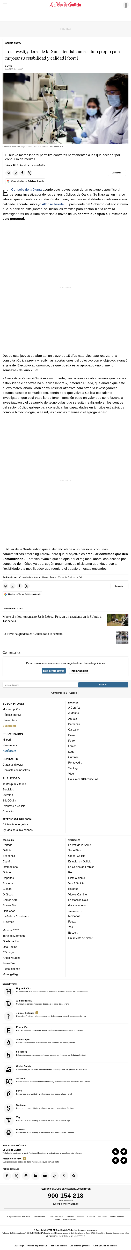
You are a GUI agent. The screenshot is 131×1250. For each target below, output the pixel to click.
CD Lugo (8, 952)
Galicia (7, 850)
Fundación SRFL (40, 1217)
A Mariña (73, 713)
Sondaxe (80, 1217)
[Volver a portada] (65, 4)
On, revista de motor (80, 938)
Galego (73, 692)
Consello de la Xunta (26, 189)
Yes (70, 926)
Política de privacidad (37, 1246)
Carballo (73, 729)
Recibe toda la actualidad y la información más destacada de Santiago (45, 1106)
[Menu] (4, 4)
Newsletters (10, 745)
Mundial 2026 (11, 930)
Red (70, 872)
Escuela (73, 932)
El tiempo (8, 921)
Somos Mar (10, 905)
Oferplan (8, 794)
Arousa (72, 718)
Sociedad (8, 883)
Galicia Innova (77, 905)
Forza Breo (9, 963)
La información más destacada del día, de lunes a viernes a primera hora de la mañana (52, 990)
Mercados (74, 916)
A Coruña (74, 707)
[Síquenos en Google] (74, 1176)
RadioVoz (70, 1217)
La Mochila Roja (78, 899)
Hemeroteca (10, 720)
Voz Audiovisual (56, 1217)
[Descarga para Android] (123, 1151)
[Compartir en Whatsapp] (8, 173)
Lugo (71, 751)
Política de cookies (58, 1246)
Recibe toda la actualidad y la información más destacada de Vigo (43, 1118)
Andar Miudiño (11, 957)
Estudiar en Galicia (79, 861)
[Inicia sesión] (125, 5)
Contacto (8, 811)
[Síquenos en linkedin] (35, 1176)
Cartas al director (13, 764)
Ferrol (71, 740)
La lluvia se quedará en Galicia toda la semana (32, 633)
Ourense (73, 757)
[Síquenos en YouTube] (45, 1176)
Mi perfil (7, 739)
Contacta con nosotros (16, 770)
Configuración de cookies (105, 1246)
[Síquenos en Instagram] (26, 1176)
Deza (71, 735)
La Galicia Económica (16, 916)
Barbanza (74, 724)
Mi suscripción (11, 709)
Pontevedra (75, 762)
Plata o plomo (76, 877)
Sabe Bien (74, 850)
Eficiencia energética (15, 824)
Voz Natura (102, 1217)
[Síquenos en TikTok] (54, 1176)
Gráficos (8, 894)
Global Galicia (76, 855)
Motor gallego (11, 974)
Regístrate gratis (53, 670)
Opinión (7, 872)
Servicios (8, 789)
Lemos (72, 746)
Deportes (8, 877)
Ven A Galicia (76, 883)
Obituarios (9, 910)
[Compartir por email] (15, 173)
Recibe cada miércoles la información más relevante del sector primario (45, 1041)
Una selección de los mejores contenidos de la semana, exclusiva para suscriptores (51, 1014)
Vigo (71, 773)
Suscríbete (10, 725)
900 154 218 (65, 1195)
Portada (7, 844)
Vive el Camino (77, 894)
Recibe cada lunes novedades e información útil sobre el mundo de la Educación (49, 1028)
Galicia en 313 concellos (83, 779)
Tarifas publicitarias (14, 784)
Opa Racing (10, 946)
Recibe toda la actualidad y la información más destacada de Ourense (45, 1131)
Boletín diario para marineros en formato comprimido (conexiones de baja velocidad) (51, 1053)
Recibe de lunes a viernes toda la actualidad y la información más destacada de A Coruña (53, 1080)
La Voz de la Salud (79, 844)
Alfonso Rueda (53, 204)
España (7, 861)
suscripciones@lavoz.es (65, 1204)
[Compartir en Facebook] (22, 173)
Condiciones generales (80, 1246)
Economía (9, 855)
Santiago (73, 768)
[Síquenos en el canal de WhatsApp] (64, 1176)
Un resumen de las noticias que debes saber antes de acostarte (42, 1002)
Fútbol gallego (11, 968)
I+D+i (79, 577)
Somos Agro (10, 899)
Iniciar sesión (79, 670)
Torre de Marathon (14, 935)
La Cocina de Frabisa (81, 866)
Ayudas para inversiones (18, 829)
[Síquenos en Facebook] (7, 1176)
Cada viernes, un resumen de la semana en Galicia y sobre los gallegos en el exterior (51, 1067)
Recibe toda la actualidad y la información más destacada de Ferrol (44, 1092)
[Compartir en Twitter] (29, 173)
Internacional (10, 866)
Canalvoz (91, 1217)
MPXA (57, 1220)
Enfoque (73, 888)
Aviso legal (19, 1246)
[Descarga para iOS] (115, 1151)
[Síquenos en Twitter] (16, 1176)
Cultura (7, 888)
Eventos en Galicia (14, 805)
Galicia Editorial (69, 1220)
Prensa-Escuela (117, 1217)
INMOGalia (9, 800)
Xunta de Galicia (66, 577)
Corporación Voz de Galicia (18, 1217)
